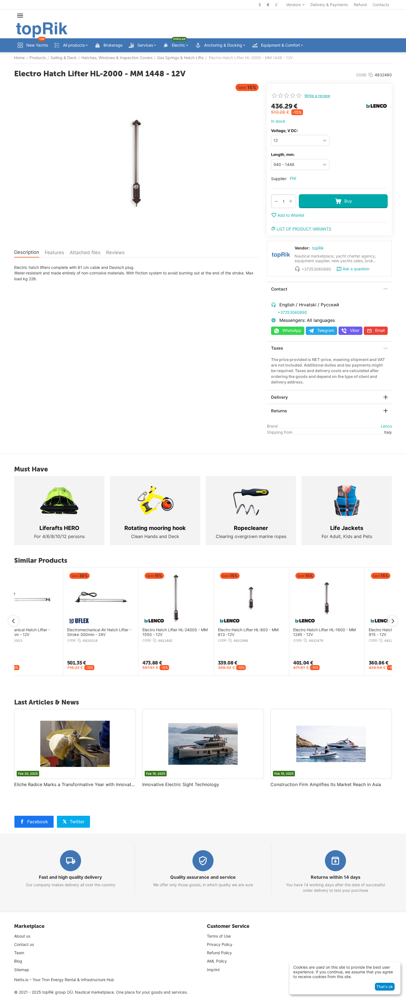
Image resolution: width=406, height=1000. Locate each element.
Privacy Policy (219, 944)
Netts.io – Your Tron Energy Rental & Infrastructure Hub (64, 979)
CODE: (361, 75)
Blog (18, 961)
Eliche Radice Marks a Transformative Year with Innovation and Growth (75, 784)
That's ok (384, 986)
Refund (360, 4)
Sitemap (21, 969)
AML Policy (217, 961)
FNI (293, 178)
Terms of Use (219, 936)
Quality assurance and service (203, 877)
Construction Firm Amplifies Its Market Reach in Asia (325, 784)
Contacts (381, 4)
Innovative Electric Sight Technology (180, 784)
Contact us (24, 944)
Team (19, 952)
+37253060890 (292, 312)
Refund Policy (219, 952)
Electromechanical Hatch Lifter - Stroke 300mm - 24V (122, 632)
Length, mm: (283, 154)
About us (22, 936)
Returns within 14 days (335, 877)
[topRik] (41, 29)
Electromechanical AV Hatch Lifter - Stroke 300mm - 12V (276, 632)
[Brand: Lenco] (376, 105)
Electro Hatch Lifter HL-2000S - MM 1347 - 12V (201, 632)
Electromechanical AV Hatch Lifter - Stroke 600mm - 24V (351, 632)
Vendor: (302, 248)
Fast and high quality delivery (70, 877)
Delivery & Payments (329, 4)
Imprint (213, 969)
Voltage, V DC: (284, 130)
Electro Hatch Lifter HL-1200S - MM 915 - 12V (50, 632)
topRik (318, 248)
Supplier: (279, 178)
